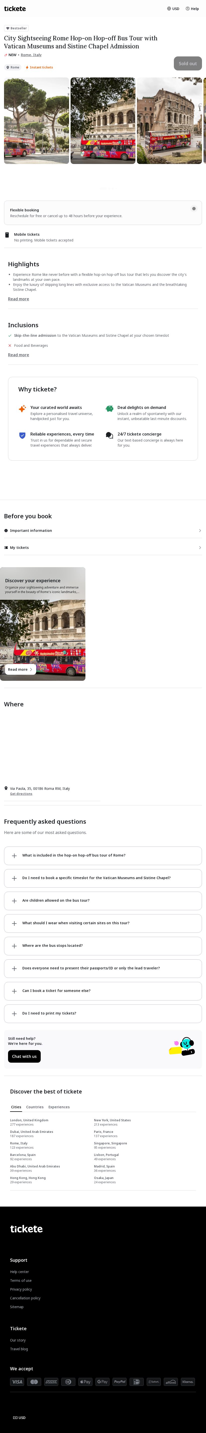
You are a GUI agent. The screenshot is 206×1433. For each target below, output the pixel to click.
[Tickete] (15, 9)
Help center (19, 1271)
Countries (34, 1107)
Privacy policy (21, 1289)
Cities (16, 1107)
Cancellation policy (25, 1298)
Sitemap (17, 1306)
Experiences (59, 1107)
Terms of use (21, 1280)
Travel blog (19, 1348)
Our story (18, 1340)
